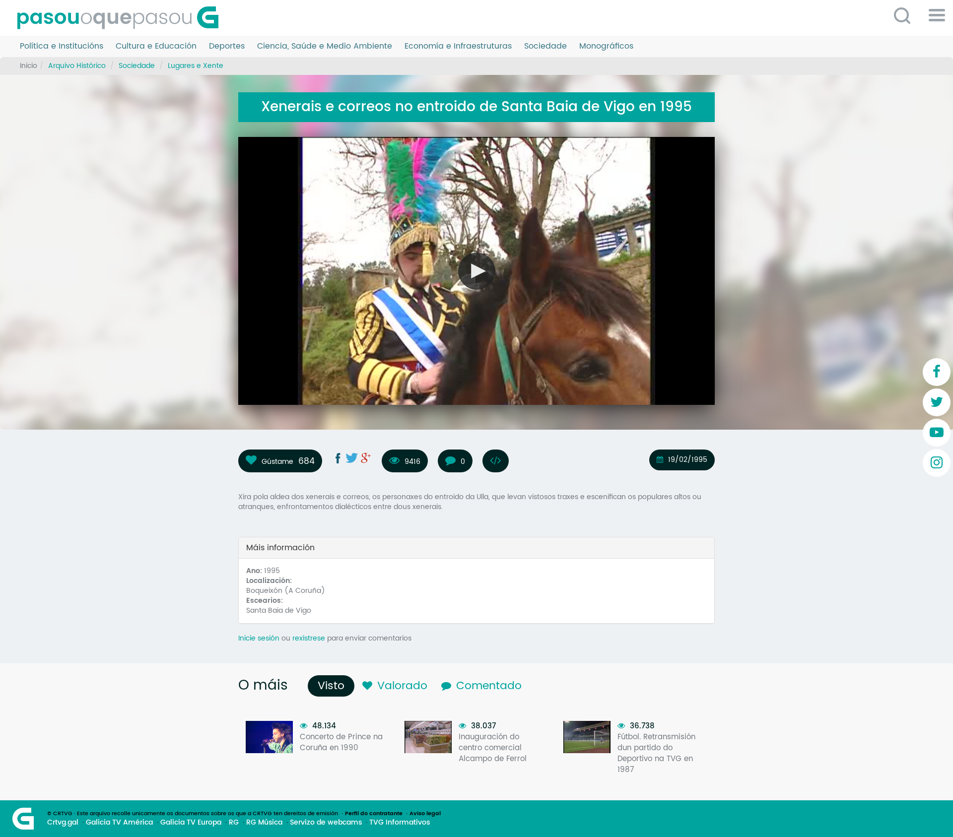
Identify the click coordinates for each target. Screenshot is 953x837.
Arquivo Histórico (77, 65)
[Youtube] (937, 433)
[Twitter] (937, 402)
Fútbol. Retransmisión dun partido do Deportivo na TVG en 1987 (656, 753)
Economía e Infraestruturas (458, 46)
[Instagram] (937, 463)
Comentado (489, 686)
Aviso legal (425, 814)
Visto (333, 686)
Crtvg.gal (62, 823)
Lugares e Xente (195, 65)
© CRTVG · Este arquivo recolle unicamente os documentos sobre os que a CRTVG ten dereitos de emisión (192, 814)
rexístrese (308, 638)
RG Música (264, 823)
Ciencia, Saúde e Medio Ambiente (324, 46)
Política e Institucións (61, 46)
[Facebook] (937, 372)
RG (234, 823)
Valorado (402, 686)
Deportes (227, 46)
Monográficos (606, 46)
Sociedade (545, 46)
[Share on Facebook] (338, 458)
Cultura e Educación (156, 46)
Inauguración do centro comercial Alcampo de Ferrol (493, 748)
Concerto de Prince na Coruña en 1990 (341, 742)
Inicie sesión (258, 638)
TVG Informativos (399, 823)
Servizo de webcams (326, 823)
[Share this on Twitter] (352, 458)
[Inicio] (121, 17)
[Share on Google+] (366, 458)
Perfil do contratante (374, 814)
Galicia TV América (119, 823)
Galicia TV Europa (190, 823)
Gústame (277, 461)
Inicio (28, 65)
